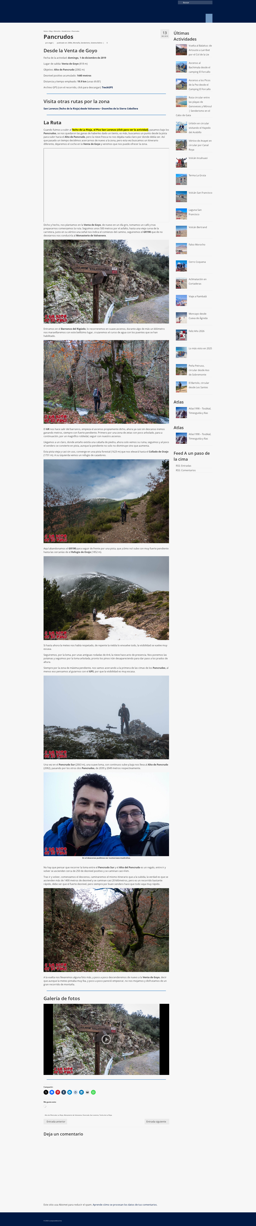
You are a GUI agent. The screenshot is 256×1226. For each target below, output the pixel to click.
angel (50, 43)
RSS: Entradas (183, 465)
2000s (70, 43)
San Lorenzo (94, 1115)
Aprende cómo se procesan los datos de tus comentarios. (125, 1204)
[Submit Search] (180, 2)
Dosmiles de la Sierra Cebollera (120, 108)
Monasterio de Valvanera (73, 1115)
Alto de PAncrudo (51, 1115)
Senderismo (85, 43)
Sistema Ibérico (96, 43)
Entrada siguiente (156, 1121)
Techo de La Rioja (105, 1115)
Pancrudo (86, 1115)
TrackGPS (107, 87)
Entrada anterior (56, 1121)
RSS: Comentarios (186, 470)
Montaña (76, 43)
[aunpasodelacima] (70, 14)
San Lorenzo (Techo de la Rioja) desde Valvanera (72, 108)
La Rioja (60, 1115)
